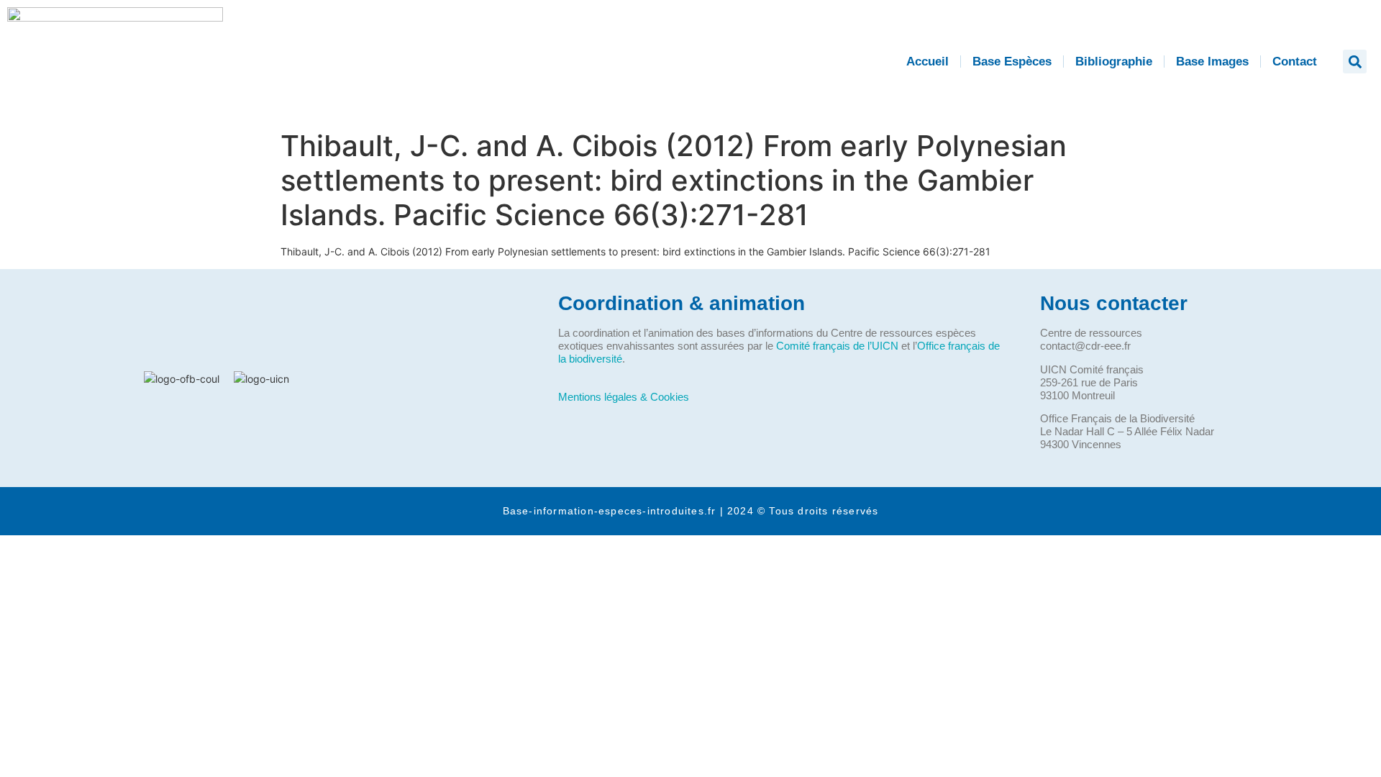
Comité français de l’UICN (837, 346)
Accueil (927, 61)
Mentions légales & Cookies (623, 397)
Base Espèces (1012, 61)
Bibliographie (1113, 61)
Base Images (1212, 61)
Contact (1294, 61)
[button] (1355, 61)
